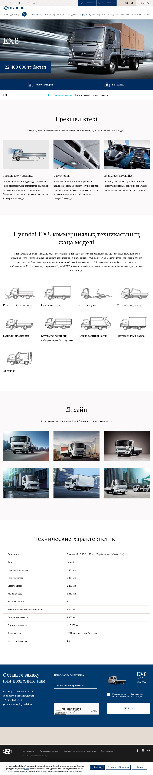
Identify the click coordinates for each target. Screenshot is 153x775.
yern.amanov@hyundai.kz (17, 704)
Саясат (26, 769)
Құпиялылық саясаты (49, 751)
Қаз (142, 3)
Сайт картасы (107, 751)
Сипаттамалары (101, 95)
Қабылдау (97, 767)
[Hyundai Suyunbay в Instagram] (126, 3)
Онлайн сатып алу (141, 14)
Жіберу (128, 708)
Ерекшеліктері (82, 95)
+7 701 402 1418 (12, 699)
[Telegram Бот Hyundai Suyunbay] (131, 3)
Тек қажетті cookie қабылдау (118, 767)
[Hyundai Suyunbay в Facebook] (121, 3)
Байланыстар (28, 751)
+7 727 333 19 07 (91, 3)
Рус (148, 3)
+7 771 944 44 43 (111, 3)
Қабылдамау (139, 767)
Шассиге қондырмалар (60, 95)
